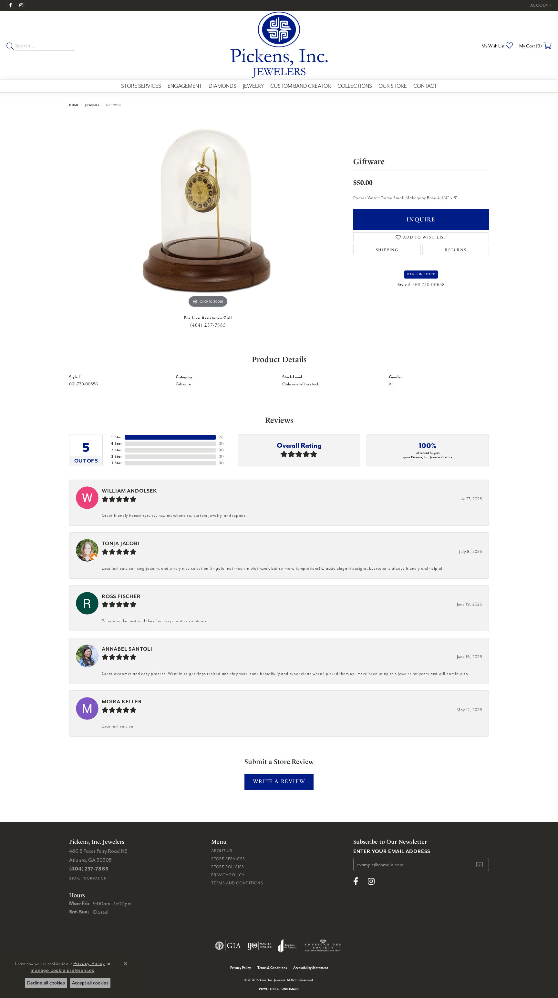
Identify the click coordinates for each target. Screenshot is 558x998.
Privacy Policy (228, 874)
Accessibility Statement (310, 968)
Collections (354, 86)
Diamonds (222, 86)
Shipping (387, 250)
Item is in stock (421, 274)
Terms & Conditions (272, 968)
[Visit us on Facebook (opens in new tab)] (10, 5)
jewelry (92, 105)
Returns (455, 250)
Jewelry (253, 86)
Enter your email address (391, 851)
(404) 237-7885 (208, 325)
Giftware (183, 384)
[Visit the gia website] (228, 946)
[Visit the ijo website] (259, 946)
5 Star (116, 437)
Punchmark (289, 989)
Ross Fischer (121, 596)
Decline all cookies (46, 982)
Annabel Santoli (127, 649)
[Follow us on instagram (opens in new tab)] (21, 5)
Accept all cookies (90, 982)
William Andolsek (129, 490)
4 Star (116, 444)
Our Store (392, 86)
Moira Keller (122, 701)
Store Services (141, 86)
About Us (221, 850)
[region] (208, 212)
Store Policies (227, 866)
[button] (540, 5)
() (221, 437)
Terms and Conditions (237, 883)
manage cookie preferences (62, 970)
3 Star (116, 450)
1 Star (117, 463)
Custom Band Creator (300, 86)
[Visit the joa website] (287, 946)
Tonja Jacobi (121, 543)
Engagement (185, 86)
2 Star (116, 456)
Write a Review (279, 781)
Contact (425, 86)
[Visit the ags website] (323, 946)
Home (74, 105)
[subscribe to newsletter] (480, 864)
